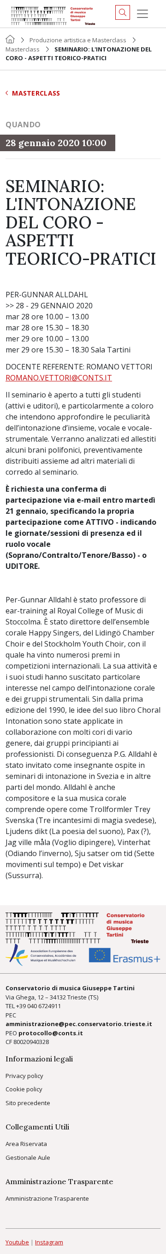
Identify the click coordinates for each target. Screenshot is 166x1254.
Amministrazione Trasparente (47, 1198)
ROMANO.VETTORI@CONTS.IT (59, 378)
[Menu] (142, 14)
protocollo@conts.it (50, 1033)
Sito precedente (28, 1103)
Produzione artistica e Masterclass (78, 40)
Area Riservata (26, 1144)
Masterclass (23, 49)
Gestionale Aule (28, 1157)
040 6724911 (44, 1006)
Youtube (17, 1242)
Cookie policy (24, 1089)
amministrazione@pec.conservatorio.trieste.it (79, 1024)
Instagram (49, 1242)
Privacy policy (24, 1076)
